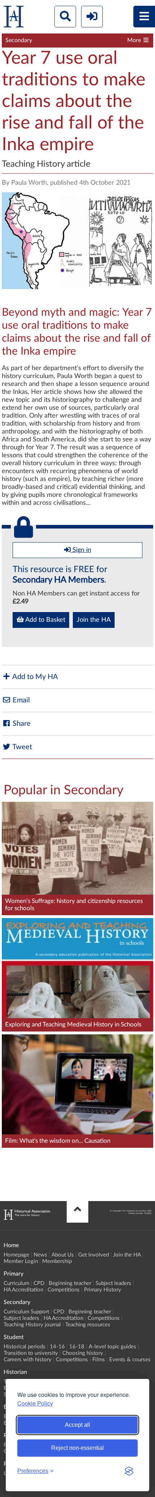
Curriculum (16, 1283)
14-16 (57, 1346)
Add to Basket (44, 620)
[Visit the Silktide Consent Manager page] (129, 1471)
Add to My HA (34, 676)
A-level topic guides (112, 1346)
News (40, 1255)
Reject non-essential (77, 1448)
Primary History (102, 1290)
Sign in (81, 550)
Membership (57, 1261)
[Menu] (144, 16)
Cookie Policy (35, 1403)
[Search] (65, 16)
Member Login (21, 1261)
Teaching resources (87, 1324)
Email (20, 700)
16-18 (76, 1346)
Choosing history (82, 1353)
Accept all (77, 1425)
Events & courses (130, 1359)
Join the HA (94, 620)
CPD (39, 1283)
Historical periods (24, 1346)
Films (98, 1359)
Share (21, 723)
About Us (63, 1255)
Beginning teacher (70, 1283)
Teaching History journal (32, 1324)
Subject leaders (113, 1283)
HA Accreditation (23, 1290)
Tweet (21, 747)
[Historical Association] (14, 18)
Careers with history (28, 1359)
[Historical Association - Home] (27, 1218)
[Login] (92, 16)
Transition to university (31, 1353)
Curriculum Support (26, 1311)
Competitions (64, 1290)
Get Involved (93, 1255)
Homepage (16, 1255)
